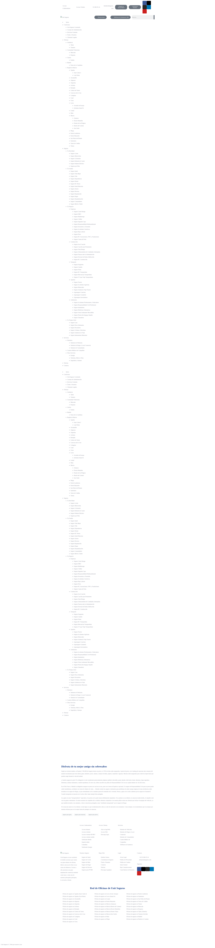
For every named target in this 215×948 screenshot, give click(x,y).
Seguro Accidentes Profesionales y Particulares (86, 302)
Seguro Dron (77, 234)
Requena (73, 55)
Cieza (72, 100)
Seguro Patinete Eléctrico (77, 163)
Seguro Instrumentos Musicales (79, 335)
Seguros (66, 148)
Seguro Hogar (74, 196)
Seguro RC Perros (75, 184)
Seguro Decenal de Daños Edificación (84, 257)
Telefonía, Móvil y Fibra (77, 358)
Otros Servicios (71, 353)
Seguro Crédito (78, 219)
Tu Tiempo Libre (71, 320)
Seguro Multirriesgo (79, 216)
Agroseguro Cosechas (80, 292)
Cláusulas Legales (72, 37)
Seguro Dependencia (76, 178)
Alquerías (73, 83)
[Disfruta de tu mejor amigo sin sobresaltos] (107, 741)
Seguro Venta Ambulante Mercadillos (84, 312)
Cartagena (73, 95)
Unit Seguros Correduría (73, 27)
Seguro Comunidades (76, 201)
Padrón (72, 60)
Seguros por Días (75, 166)
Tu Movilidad (70, 151)
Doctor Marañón (78, 120)
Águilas (73, 70)
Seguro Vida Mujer (76, 173)
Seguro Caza (74, 322)
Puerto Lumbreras (75, 133)
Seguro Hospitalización (77, 199)
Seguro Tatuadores (79, 317)
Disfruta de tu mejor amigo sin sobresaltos (84, 766)
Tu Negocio (70, 206)
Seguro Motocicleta (76, 156)
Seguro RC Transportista (80, 272)
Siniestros (69, 340)
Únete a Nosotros (71, 35)
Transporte (73, 262)
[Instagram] (145, 7)
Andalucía (70, 42)
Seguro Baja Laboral (79, 231)
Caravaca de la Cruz (76, 93)
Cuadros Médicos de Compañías (75, 350)
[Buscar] (154, 17)
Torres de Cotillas (75, 143)
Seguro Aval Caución (79, 244)
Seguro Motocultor (79, 287)
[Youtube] (145, 11)
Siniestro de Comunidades (77, 348)
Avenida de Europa (79, 105)
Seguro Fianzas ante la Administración (84, 254)
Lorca (72, 103)
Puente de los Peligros (80, 123)
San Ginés (76, 128)
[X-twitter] (149, 3)
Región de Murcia (72, 67)
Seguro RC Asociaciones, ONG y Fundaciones (86, 237)
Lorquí (72, 110)
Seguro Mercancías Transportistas (83, 274)
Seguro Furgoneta (78, 264)
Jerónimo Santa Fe (79, 108)
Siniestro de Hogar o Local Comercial (81, 345)
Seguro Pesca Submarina (77, 325)
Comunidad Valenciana (73, 50)
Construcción (74, 242)
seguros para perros (93, 814)
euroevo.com (18, 944)
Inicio (67, 22)
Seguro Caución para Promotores (82, 247)
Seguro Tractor (78, 282)
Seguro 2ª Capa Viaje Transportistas (83, 277)
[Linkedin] (149, 7)
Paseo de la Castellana (76, 65)
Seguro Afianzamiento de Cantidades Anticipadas (87, 252)
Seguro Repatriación (76, 194)
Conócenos (67, 24)
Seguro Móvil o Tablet (76, 204)
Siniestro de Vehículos (76, 343)
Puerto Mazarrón (75, 136)
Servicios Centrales (72, 32)
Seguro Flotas (77, 269)
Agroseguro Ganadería (80, 295)
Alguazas (73, 80)
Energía (73, 355)
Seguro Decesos (75, 191)
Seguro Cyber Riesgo (79, 211)
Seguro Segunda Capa (80, 221)
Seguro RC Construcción (80, 259)
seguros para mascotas (80, 814)
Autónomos (74, 300)
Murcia (72, 115)
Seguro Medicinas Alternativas (82, 310)
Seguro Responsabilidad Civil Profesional (85, 305)
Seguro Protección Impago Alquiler (83, 315)
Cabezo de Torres (75, 90)
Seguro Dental (74, 181)
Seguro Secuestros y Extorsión (82, 226)
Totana (72, 146)
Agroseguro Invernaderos (80, 297)
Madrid (69, 62)
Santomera (73, 141)
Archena (73, 85)
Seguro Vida (74, 176)
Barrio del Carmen (79, 125)
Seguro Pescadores (76, 327)
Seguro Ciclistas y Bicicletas (78, 330)
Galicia (69, 57)
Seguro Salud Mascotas (77, 186)
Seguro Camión (78, 267)
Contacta (66, 365)
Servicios (66, 337)
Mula (72, 113)
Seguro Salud (74, 171)
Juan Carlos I (77, 72)
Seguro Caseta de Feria (80, 239)
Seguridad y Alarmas (76, 360)
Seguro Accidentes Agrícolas (81, 284)
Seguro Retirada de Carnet (78, 161)
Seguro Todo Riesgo (79, 249)
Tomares (73, 47)
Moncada (73, 52)
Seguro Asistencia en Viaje (78, 332)
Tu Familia (70, 168)
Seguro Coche (74, 153)
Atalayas (76, 118)
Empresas (73, 209)
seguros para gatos (67, 814)
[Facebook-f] (145, 3)
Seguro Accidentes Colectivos (82, 229)
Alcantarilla (74, 78)
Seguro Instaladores (79, 307)
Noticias (66, 363)
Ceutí (72, 98)
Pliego (72, 131)
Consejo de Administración (74, 30)
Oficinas (66, 40)
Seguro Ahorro (74, 189)
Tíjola (72, 45)
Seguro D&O (77, 214)
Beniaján (73, 88)
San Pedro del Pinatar (76, 138)
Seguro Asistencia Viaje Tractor (82, 290)
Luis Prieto (77, 75)
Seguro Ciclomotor (76, 158)
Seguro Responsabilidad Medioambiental (85, 224)
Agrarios (73, 279)
